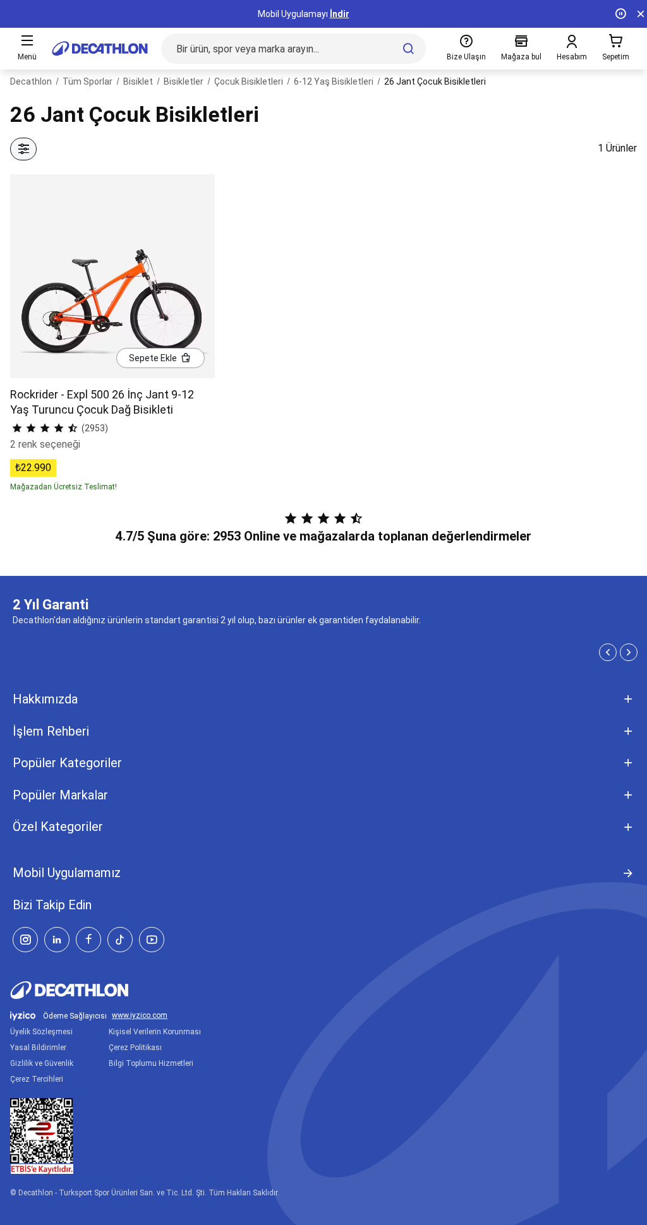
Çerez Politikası (135, 1047)
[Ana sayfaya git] (99, 49)
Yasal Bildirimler (38, 1047)
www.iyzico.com (139, 1016)
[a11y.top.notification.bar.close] (640, 14)
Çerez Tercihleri (36, 1079)
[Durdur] (620, 14)
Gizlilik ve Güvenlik (41, 1063)
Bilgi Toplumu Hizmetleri (151, 1063)
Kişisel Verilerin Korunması (155, 1031)
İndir (339, 14)
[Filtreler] (23, 149)
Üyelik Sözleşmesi (41, 1031)
